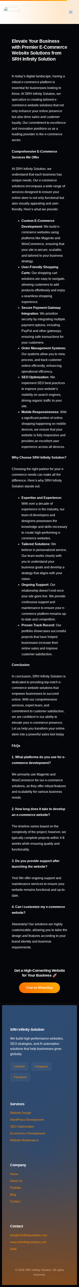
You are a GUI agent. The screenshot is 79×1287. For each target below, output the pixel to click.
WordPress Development (27, 1119)
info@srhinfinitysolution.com (28, 1235)
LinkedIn (19, 1066)
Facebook (20, 1077)
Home (14, 1174)
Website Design (20, 1112)
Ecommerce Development (27, 1133)
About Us (16, 1181)
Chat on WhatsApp (39, 987)
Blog (13, 1194)
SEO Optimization (22, 1126)
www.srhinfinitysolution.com (28, 1242)
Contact (15, 1201)
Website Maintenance (24, 1140)
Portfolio (15, 1187)
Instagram (41, 1066)
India (13, 1249)
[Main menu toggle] (70, 12)
